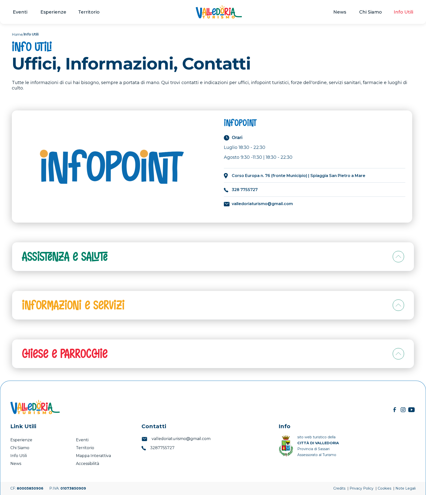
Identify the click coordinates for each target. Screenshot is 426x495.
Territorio (89, 12)
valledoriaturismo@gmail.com (181, 438)
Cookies (385, 488)
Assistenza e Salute (65, 256)
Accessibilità (88, 463)
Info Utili (403, 12)
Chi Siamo (370, 12)
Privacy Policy (362, 488)
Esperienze (53, 12)
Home (17, 34)
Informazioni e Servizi (73, 305)
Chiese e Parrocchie (65, 353)
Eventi (21, 12)
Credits (339, 488)
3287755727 (162, 447)
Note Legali (405, 488)
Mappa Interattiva (93, 455)
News (340, 12)
